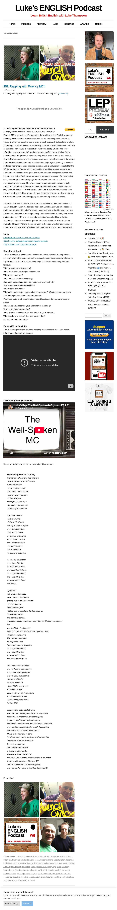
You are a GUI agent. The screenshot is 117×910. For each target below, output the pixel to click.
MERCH (98, 24)
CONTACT (69, 24)
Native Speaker (32, 860)
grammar (63, 863)
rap (11, 877)
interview (26, 866)
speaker (32, 877)
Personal (44, 860)
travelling (69, 877)
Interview (7, 860)
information (16, 866)
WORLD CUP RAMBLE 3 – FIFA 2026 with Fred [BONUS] (100, 286)
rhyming (24, 877)
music (40, 870)
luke (31, 870)
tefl (63, 877)
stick (38, 877)
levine (5, 870)
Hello (70, 856)
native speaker (9, 873)
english (23, 863)
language (52, 866)
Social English (59, 860)
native (46, 870)
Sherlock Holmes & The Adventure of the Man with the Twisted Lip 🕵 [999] (99, 246)
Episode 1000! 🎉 (96, 238)
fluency (30, 863)
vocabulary (8, 880)
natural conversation (47, 873)
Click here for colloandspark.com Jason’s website (25, 241)
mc (35, 870)
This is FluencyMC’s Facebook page (19, 244)
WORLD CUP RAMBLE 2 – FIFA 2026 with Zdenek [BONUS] (100, 304)
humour (6, 866)
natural (34, 873)
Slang (50, 860)
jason (33, 866)
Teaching (69, 860)
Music (23, 860)
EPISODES (26, 24)
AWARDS (84, 24)
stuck (43, 877)
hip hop (71, 863)
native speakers (23, 873)
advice (16, 863)
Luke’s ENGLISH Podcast (58, 7)
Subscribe (105, 129)
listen (11, 870)
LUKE (55, 24)
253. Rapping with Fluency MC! (24, 86)
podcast (59, 873)
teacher (49, 877)
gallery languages (51, 863)
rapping (16, 877)
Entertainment (60, 856)
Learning (16, 860)
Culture (50, 856)
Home (12, 24)
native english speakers (59, 870)
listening (18, 870)
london (26, 870)
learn (59, 866)
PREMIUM (41, 24)
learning (65, 866)
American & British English (35, 856)
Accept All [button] (27, 903)
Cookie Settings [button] (11, 903)
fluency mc (38, 863)
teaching (57, 877)
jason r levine (42, 866)
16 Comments (9, 90)
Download (63, 93)
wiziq (16, 880)
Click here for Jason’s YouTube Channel (21, 237)
